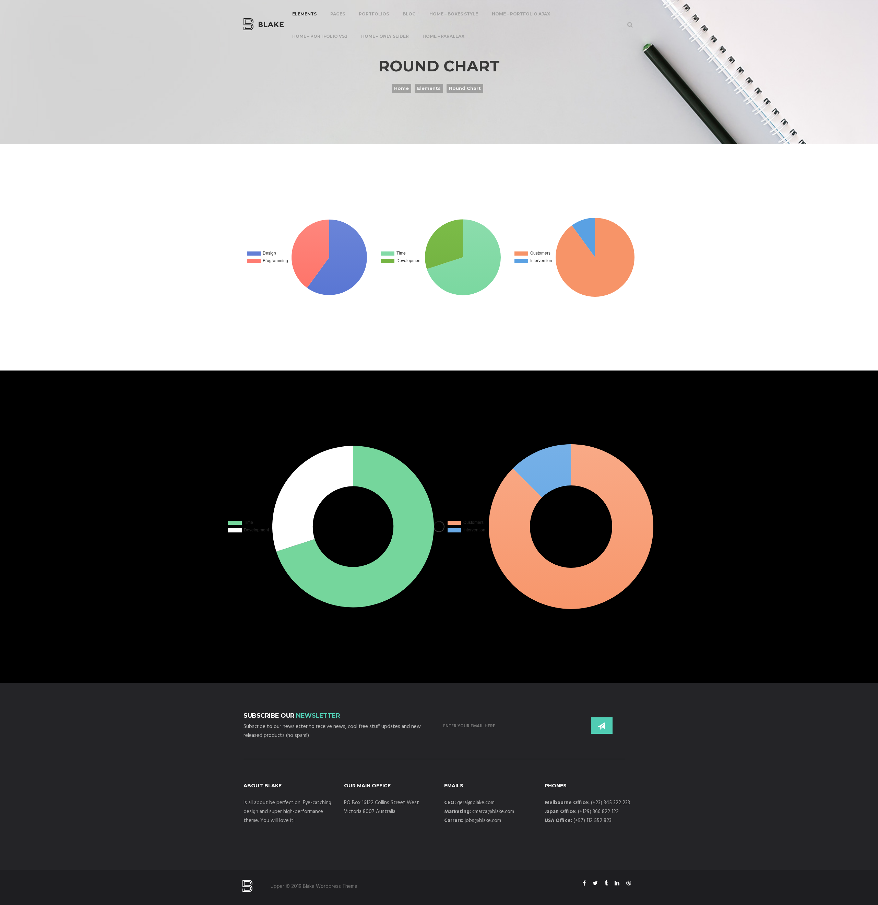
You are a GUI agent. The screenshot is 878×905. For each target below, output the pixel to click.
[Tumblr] (606, 884)
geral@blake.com (476, 803)
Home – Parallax (443, 36)
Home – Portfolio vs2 (319, 36)
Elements (304, 13)
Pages (337, 13)
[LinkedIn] (617, 884)
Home (401, 88)
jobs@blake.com (483, 820)
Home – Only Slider (385, 36)
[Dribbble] (628, 884)
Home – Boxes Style (453, 13)
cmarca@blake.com (493, 812)
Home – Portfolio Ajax (521, 13)
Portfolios (374, 13)
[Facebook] (584, 884)
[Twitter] (595, 884)
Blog (409, 13)
